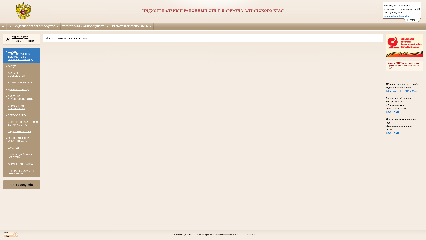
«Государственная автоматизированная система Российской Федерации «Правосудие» (217, 235)
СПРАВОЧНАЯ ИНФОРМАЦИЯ (16, 107)
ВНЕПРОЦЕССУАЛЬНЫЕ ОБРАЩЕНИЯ (21, 172)
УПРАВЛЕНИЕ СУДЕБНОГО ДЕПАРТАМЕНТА (23, 123)
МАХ (414, 91)
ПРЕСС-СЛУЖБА (17, 115)
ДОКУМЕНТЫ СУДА (18, 89)
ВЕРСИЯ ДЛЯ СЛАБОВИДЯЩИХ (23, 39)
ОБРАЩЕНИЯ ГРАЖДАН (21, 164)
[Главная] (3, 26)
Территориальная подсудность (84, 26)
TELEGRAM (405, 91)
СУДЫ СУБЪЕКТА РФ (19, 131)
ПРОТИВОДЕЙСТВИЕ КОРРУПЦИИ (20, 156)
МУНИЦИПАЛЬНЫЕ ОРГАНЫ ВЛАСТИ (18, 139)
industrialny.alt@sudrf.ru (397, 16)
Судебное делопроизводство (35, 26)
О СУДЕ (12, 66)
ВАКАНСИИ (14, 147)
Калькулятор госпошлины (130, 26)
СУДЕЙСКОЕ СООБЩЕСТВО (16, 74)
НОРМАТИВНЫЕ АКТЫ (20, 82)
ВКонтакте (391, 91)
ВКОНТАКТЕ (393, 112)
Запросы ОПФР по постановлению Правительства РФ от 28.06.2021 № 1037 (403, 66)
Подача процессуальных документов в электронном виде (20, 55)
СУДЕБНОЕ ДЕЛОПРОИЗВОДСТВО (21, 97)
